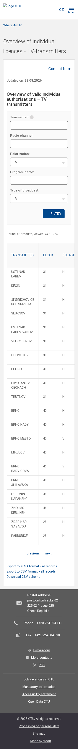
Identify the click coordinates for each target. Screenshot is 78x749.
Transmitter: (19, 117)
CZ (61, 9)
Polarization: (20, 154)
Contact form (59, 68)
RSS (42, 665)
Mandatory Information (39, 687)
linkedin (44, 9)
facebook (29, 9)
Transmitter (22, 255)
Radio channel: (21, 136)
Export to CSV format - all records (31, 571)
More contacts (41, 658)
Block (48, 255)
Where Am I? (12, 25)
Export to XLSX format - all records (32, 566)
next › (49, 553)
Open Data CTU (39, 702)
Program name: (22, 172)
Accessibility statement (39, 694)
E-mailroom (41, 650)
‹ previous (32, 553)
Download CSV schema (23, 577)
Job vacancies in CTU (39, 679)
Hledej (52, 9)
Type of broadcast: (24, 190)
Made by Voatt (40, 741)
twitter (36, 9)
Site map (39, 734)
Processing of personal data (39, 726)
